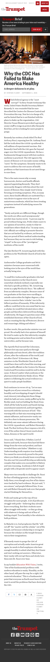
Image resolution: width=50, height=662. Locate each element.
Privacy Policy (19, 645)
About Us (45, 3)
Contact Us (17, 643)
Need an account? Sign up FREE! (16, 3)
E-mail (40, 595)
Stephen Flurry (13, 93)
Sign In (31, 3)
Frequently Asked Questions (32, 643)
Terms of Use (31, 645)
